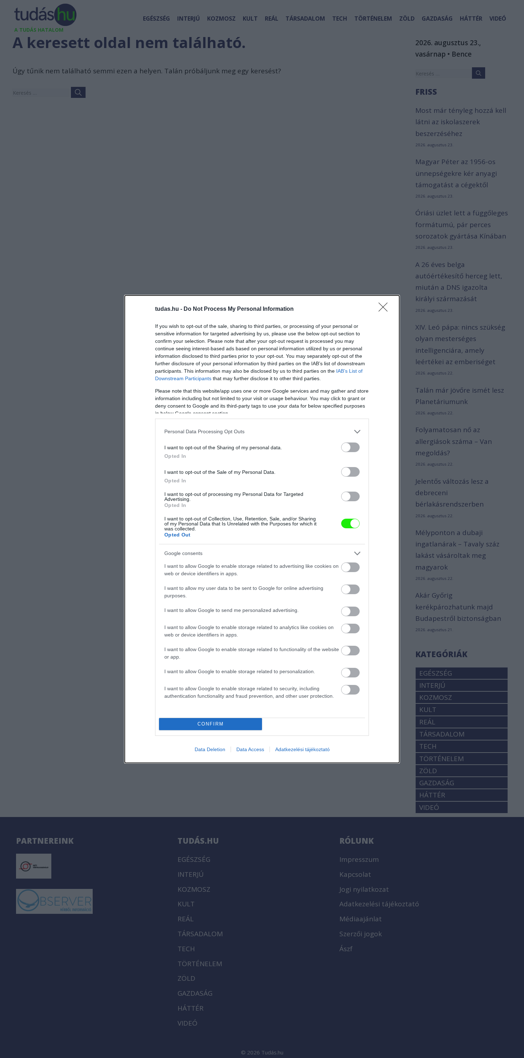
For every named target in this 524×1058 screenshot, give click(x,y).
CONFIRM (210, 724)
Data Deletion (210, 749)
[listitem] (262, 431)
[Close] (385, 309)
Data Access (250, 749)
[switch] (350, 447)
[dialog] (262, 529)
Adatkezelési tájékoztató (302, 749)
